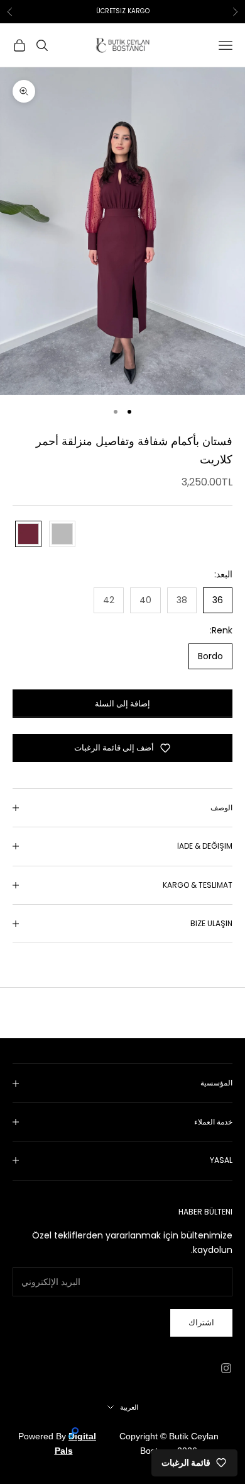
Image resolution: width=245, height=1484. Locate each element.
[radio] (27, 534)
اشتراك (201, 1322)
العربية (129, 1407)
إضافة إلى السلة (122, 704)
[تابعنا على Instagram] (226, 1368)
